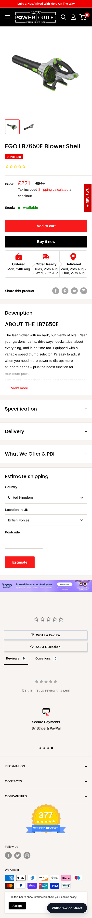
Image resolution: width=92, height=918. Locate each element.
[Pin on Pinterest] (65, 290)
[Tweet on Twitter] (74, 290)
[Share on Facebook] (55, 290)
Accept (17, 905)
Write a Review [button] (48, 635)
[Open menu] (7, 17)
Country (11, 487)
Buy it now (46, 241)
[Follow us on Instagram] (27, 855)
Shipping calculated (53, 189)
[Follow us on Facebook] (8, 855)
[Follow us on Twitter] (17, 855)
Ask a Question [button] (48, 647)
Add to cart (46, 226)
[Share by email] (83, 290)
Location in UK (16, 510)
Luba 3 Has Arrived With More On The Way (46, 3)
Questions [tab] (43, 658)
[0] (83, 17)
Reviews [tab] (12, 658)
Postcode (12, 532)
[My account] (73, 17)
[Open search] (63, 17)
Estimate (19, 562)
